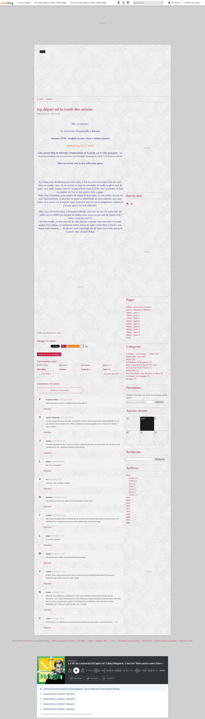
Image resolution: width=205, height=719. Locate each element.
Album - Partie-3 (133, 318)
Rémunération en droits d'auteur (128, 641)
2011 (128, 509)
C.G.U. (112, 641)
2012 (128, 506)
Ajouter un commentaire (60, 390)
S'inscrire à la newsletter (49, 354)
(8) (144, 373)
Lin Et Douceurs (28, 641)
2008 (128, 517)
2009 (128, 514)
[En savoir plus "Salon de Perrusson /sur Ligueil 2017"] (133, 424)
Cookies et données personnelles (165, 641)
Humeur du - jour (54, 333)
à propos (110, 678)
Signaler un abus (101, 641)
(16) (141, 365)
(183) (136, 357)
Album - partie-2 (133, 315)
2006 (128, 523)
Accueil (40, 99)
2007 (128, 520)
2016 (128, 475)
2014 (128, 500)
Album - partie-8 (133, 332)
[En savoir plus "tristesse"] (161, 438)
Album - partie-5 (133, 324)
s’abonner (78, 678)
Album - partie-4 (133, 321)
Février (132, 495)
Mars (131, 492)
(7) (137, 376)
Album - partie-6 (133, 327)
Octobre (132, 478)
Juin (130, 484)
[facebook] (118, 2)
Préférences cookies (185, 641)
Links (128, 338)
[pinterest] (128, 2)
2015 (128, 498)
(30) (130, 359)
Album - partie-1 (133, 313)
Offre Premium (147, 641)
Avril (131, 489)
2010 (128, 512)
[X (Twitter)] (123, 2)
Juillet (131, 481)
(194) (142, 354)
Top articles (81, 641)
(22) (139, 362)
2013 (128, 503)
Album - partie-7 (133, 329)
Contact (49, 99)
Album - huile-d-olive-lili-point (138, 307)
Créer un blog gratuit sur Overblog (63, 641)
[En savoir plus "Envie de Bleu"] (161, 424)
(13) (132, 371)
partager (94, 678)
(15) (139, 368)
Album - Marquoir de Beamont (138, 310)
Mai (130, 486)
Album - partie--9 (133, 335)
